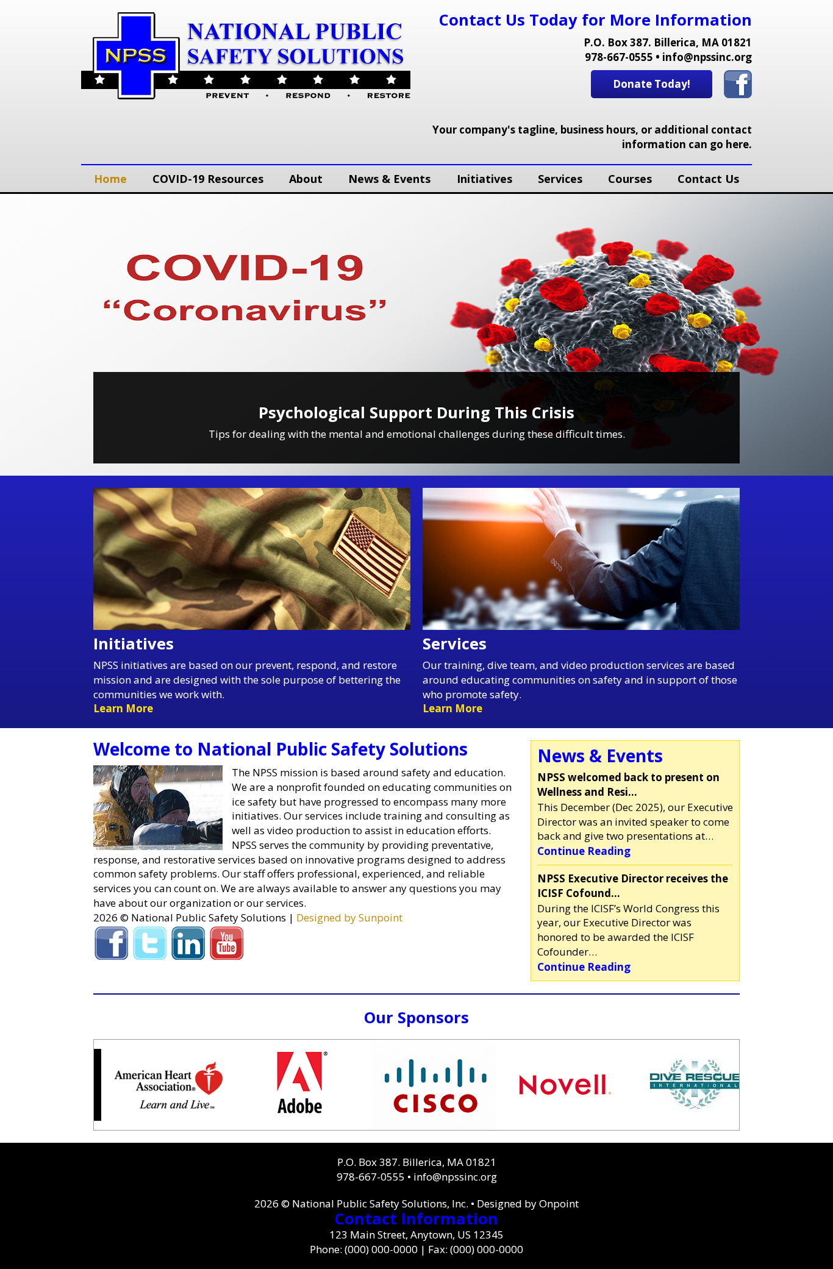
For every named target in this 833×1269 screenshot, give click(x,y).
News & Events (389, 178)
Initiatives (484, 178)
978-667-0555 (619, 57)
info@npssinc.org (707, 57)
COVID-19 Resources (207, 178)
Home (110, 178)
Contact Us (708, 178)
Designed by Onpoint (528, 1203)
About (306, 178)
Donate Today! (651, 84)
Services (560, 178)
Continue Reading (584, 851)
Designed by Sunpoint (349, 917)
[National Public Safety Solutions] (245, 55)
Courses (630, 178)
